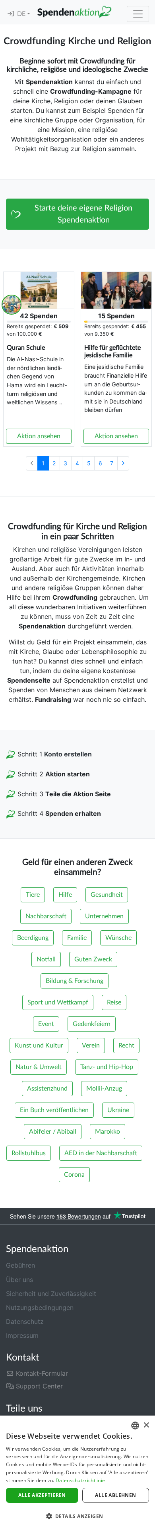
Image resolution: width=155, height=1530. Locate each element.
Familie (77, 938)
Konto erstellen (68, 754)
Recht (126, 1045)
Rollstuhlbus (29, 1153)
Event (46, 1024)
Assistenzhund (47, 1088)
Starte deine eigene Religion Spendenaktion (83, 214)
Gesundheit (107, 895)
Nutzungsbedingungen (40, 1307)
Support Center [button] (38, 1386)
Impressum (22, 1335)
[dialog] (77, 1473)
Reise (114, 1002)
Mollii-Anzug (104, 1088)
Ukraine (118, 1110)
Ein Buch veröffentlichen (54, 1110)
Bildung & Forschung (74, 981)
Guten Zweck (93, 959)
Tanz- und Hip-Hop (106, 1067)
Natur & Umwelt (38, 1067)
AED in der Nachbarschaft (100, 1153)
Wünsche (118, 938)
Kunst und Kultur (39, 1045)
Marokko (107, 1131)
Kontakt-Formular (41, 1373)
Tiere (33, 895)
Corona (74, 1175)
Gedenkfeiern (91, 1024)
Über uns (19, 1280)
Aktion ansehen (38, 436)
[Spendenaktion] (74, 12)
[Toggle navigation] (138, 14)
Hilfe (65, 895)
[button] (77, 1516)
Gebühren (20, 1265)
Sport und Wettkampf (57, 1002)
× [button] (146, 1425)
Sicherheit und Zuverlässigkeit (51, 1294)
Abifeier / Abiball (52, 1131)
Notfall (46, 959)
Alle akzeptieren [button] (42, 1495)
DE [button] (22, 14)
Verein (91, 1045)
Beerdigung (32, 938)
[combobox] (135, 1426)
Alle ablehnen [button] (115, 1495)
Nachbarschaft (45, 916)
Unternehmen (104, 916)
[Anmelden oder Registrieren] (10, 14)
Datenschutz (25, 1321)
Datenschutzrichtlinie (80, 1480)
